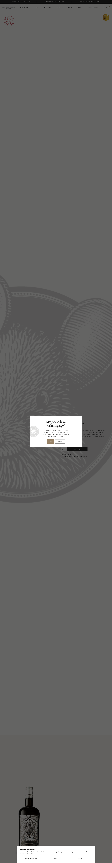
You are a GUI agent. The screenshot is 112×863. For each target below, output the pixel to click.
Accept (55, 858)
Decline (79, 858)
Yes (51, 441)
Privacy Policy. (31, 854)
